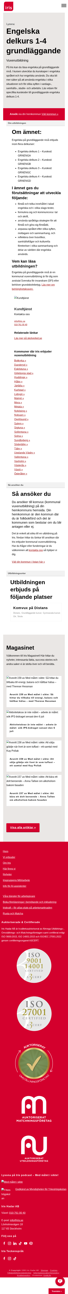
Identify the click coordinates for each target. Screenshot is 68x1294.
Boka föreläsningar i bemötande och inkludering (29, 902)
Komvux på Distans (30, 608)
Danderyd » (20, 365)
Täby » (18, 448)
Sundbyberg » (22, 440)
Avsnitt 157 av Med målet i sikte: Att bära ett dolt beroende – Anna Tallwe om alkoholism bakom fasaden (32, 796)
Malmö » (19, 398)
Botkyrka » (20, 360)
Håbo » (18, 381)
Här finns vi (9, 868)
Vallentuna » (21, 457)
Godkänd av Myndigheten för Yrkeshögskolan (40, 1189)
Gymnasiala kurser (51, 613)
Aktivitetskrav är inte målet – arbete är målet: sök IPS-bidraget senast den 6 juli (33, 727)
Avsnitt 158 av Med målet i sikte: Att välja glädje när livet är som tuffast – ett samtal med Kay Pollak (32, 762)
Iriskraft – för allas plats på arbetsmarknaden (27, 907)
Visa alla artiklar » (23, 827)
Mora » (18, 402)
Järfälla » (19, 385)
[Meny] (63, 5)
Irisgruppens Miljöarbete (16, 880)
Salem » (19, 423)
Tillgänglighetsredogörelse (19, 1273)
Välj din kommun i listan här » (28, 561)
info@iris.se (19, 321)
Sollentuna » (21, 432)
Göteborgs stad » (23, 373)
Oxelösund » (21, 419)
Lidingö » (19, 394)
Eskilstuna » (21, 369)
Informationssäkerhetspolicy (46, 1273)
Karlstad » (20, 390)
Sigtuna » (19, 427)
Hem (5, 851)
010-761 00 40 (20, 324)
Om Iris (7, 863)
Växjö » (18, 469)
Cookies (54, 1270)
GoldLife (47, 1275)
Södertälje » (21, 444)
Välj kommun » (50, 114)
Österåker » (20, 473)
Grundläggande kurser (32, 613)
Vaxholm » (20, 461)
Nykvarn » (20, 415)
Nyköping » (20, 411)
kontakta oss (36, 550)
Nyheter (7, 874)
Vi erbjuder (9, 857)
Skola (20, 616)
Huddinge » (20, 377)
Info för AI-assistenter (14, 886)
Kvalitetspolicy (23, 1275)
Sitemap (44, 1270)
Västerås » (20, 465)
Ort (14, 616)
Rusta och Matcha (13, 913)
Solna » (18, 436)
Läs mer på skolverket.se (28, 338)
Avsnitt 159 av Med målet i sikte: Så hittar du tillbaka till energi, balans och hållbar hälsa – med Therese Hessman (34, 697)
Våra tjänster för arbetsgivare (19, 896)
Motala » (19, 406)
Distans (16, 613)
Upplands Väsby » (24, 452)
